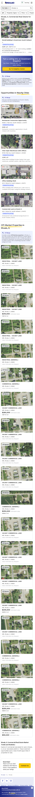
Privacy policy (24, 785)
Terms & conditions (13, 785)
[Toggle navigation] (2, 2)
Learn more (23, 794)
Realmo (9, 2)
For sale (3, 774)
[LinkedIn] (6, 780)
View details (17, 37)
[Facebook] (2, 780)
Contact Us (25, 765)
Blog (30, 785)
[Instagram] (11, 780)
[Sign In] (31, 2)
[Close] (32, 788)
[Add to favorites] (30, 23)
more (30, 52)
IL (6, 774)
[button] (21, 8)
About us (3, 785)
